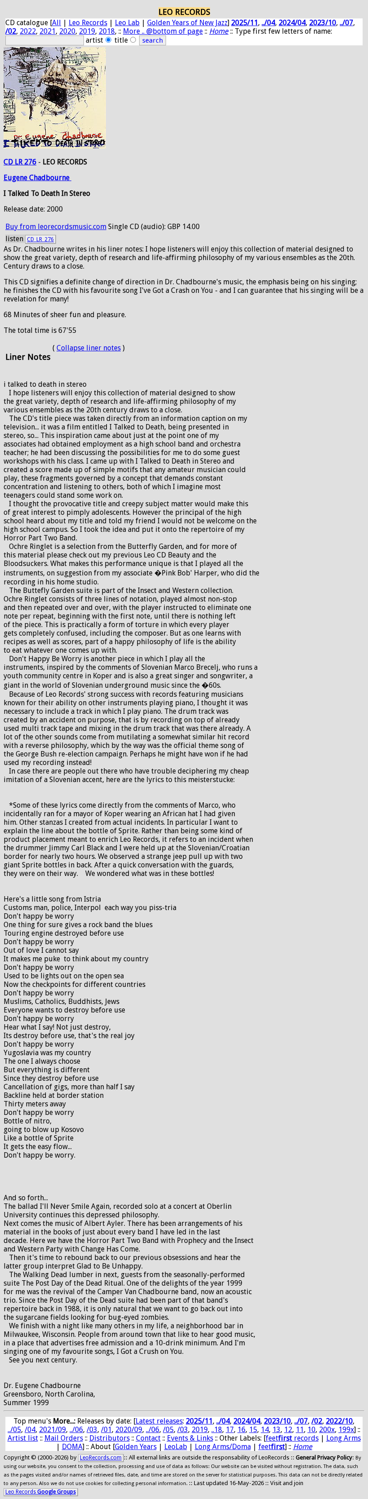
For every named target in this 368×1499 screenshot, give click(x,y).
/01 (106, 1429)
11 (300, 1429)
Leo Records (88, 22)
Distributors (109, 1438)
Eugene (16, 177)
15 (253, 1429)
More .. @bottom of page (163, 31)
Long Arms (343, 1438)
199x (346, 1429)
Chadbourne (50, 177)
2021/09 (52, 1429)
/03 (92, 1429)
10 (311, 1429)
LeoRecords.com (101, 1458)
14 (265, 1429)
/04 (30, 1429)
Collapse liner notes (89, 348)
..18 (216, 1429)
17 (230, 1429)
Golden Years (136, 1446)
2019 (87, 31)
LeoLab (175, 1446)
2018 (107, 31)
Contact (148, 1438)
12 (288, 1429)
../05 (14, 1429)
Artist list (23, 1438)
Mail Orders (63, 1438)
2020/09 (128, 1429)
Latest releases (159, 1421)
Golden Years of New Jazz (187, 22)
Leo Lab (127, 22)
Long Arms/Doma (223, 1446)
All (56, 22)
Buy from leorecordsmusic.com (55, 226)
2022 (28, 31)
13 (276, 1429)
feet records (292, 1438)
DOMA (72, 1446)
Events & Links (190, 1438)
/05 (168, 1429)
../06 (76, 1429)
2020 (67, 31)
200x (327, 1429)
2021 (47, 31)
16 (241, 1429)
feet (271, 1446)
